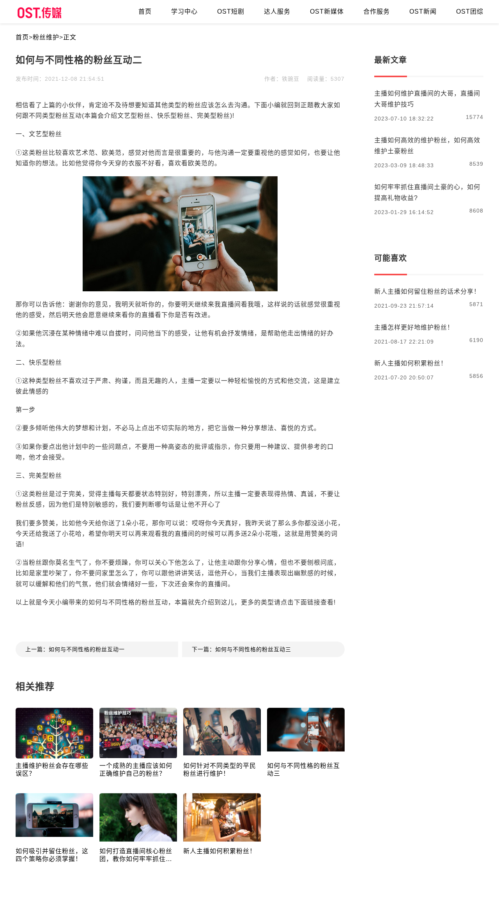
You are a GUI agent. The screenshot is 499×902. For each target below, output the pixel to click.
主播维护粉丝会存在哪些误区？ (52, 769)
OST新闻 (423, 11)
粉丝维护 (46, 37)
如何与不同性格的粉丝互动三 (303, 769)
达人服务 (277, 11)
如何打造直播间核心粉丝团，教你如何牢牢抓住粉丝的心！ (135, 855)
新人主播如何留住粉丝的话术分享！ (427, 291)
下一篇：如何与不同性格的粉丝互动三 (241, 649)
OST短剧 (230, 11)
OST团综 (469, 11)
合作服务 (376, 11)
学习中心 (184, 11)
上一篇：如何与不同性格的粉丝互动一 (75, 649)
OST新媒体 (327, 11)
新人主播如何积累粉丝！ (219, 851)
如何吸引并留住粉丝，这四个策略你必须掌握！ (52, 855)
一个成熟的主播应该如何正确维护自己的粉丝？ (135, 769)
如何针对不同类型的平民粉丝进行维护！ (219, 769)
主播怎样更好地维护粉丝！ (414, 327)
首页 (22, 37)
